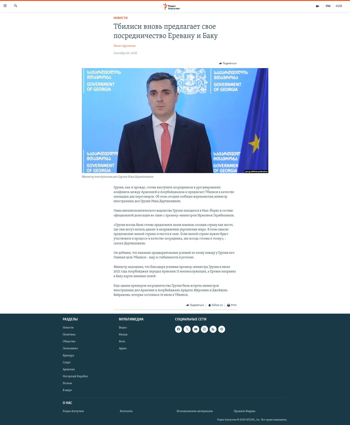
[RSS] (213, 329)
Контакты (126, 411)
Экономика (70, 348)
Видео (123, 327)
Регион (67, 383)
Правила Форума (244, 411)
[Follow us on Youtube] (195, 329)
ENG (328, 6)
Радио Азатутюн (73, 411)
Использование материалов (195, 411)
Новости (121, 18)
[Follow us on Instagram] (204, 329)
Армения (69, 369)
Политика (69, 334)
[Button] (227, 63)
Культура (68, 355)
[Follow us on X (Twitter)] (187, 329)
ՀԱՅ (339, 6)
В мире (67, 390)
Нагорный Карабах (75, 376)
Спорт (67, 362)
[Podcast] (221, 329)
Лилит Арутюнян (125, 46)
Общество (69, 341)
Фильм (123, 334)
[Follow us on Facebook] (178, 329)
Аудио (123, 348)
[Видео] (317, 6)
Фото (122, 341)
